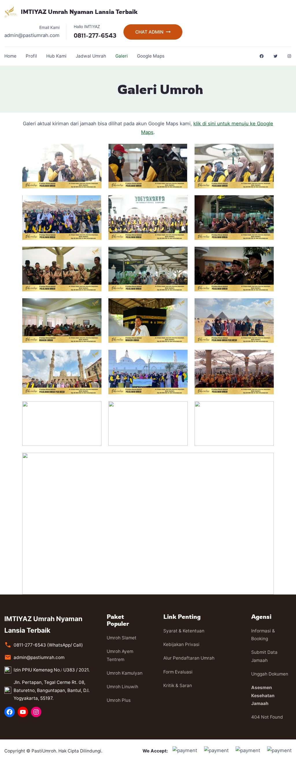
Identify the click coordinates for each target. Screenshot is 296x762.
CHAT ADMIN (149, 32)
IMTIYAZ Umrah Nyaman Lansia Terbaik (79, 11)
